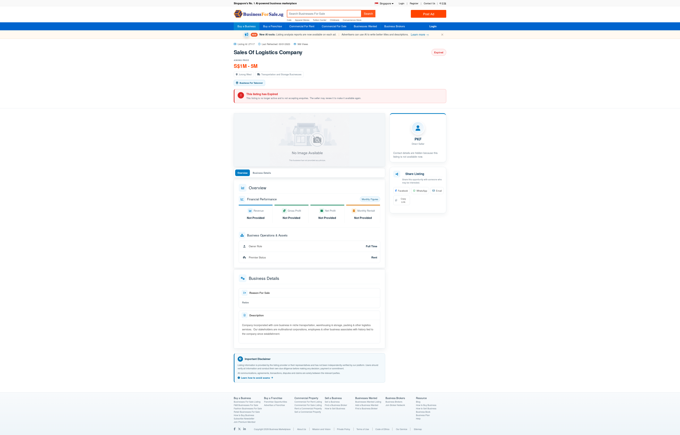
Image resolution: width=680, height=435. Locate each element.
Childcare (334, 19)
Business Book (423, 411)
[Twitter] (240, 429)
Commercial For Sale (334, 26)
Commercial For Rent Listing (308, 401)
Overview (242, 172)
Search (368, 14)
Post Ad (428, 14)
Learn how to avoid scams (255, 377)
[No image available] (309, 139)
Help (418, 418)
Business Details (262, 172)
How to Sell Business (335, 408)
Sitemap (418, 429)
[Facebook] (235, 429)
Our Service (401, 429)
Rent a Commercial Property (308, 408)
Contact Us (429, 3)
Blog (418, 401)
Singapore (384, 3)
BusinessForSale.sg (258, 15)
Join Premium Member (245, 421)
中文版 (442, 3)
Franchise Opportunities (275, 401)
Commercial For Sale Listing (308, 404)
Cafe (289, 19)
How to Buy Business (244, 415)
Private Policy (343, 429)
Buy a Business (246, 26)
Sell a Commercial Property (307, 411)
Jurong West (245, 74)
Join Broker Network (395, 404)
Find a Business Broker (336, 404)
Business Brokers (394, 26)
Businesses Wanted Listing (368, 401)
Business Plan (423, 415)
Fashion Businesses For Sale (248, 408)
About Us (301, 429)
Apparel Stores (302, 19)
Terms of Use (362, 429)
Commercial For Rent (301, 26)
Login (401, 3)
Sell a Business (332, 401)
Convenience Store (352, 19)
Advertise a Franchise (274, 404)
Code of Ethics (382, 429)
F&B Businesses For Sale (246, 404)
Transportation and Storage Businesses (281, 74)
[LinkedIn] (244, 429)
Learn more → (420, 34)
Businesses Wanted (365, 26)
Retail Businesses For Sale (247, 411)
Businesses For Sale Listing (247, 401)
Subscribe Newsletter (244, 418)
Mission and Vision (321, 429)
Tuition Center (319, 19)
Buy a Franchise (272, 26)
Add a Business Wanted (366, 404)
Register (414, 3)
